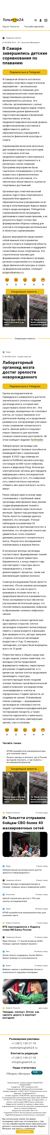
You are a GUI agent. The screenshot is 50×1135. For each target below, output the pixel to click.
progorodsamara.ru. (13, 272)
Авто (8, 951)
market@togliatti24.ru (24, 1047)
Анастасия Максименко (31, 42)
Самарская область (13, 38)
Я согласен (24, 1131)
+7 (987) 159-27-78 (23, 1043)
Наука (8, 352)
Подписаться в (25, 72)
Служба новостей (24, 357)
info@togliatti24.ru (24, 1062)
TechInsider (37, 439)
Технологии (10, 894)
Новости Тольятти (13, 813)
